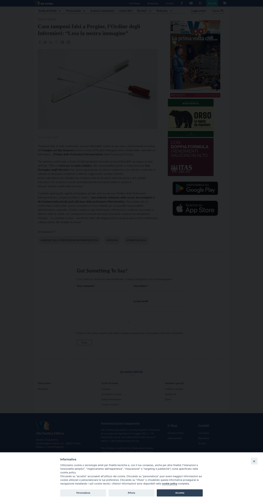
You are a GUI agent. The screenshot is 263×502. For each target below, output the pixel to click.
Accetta (179, 492)
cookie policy (169, 483)
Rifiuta (131, 492)
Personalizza (83, 492)
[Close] (254, 461)
